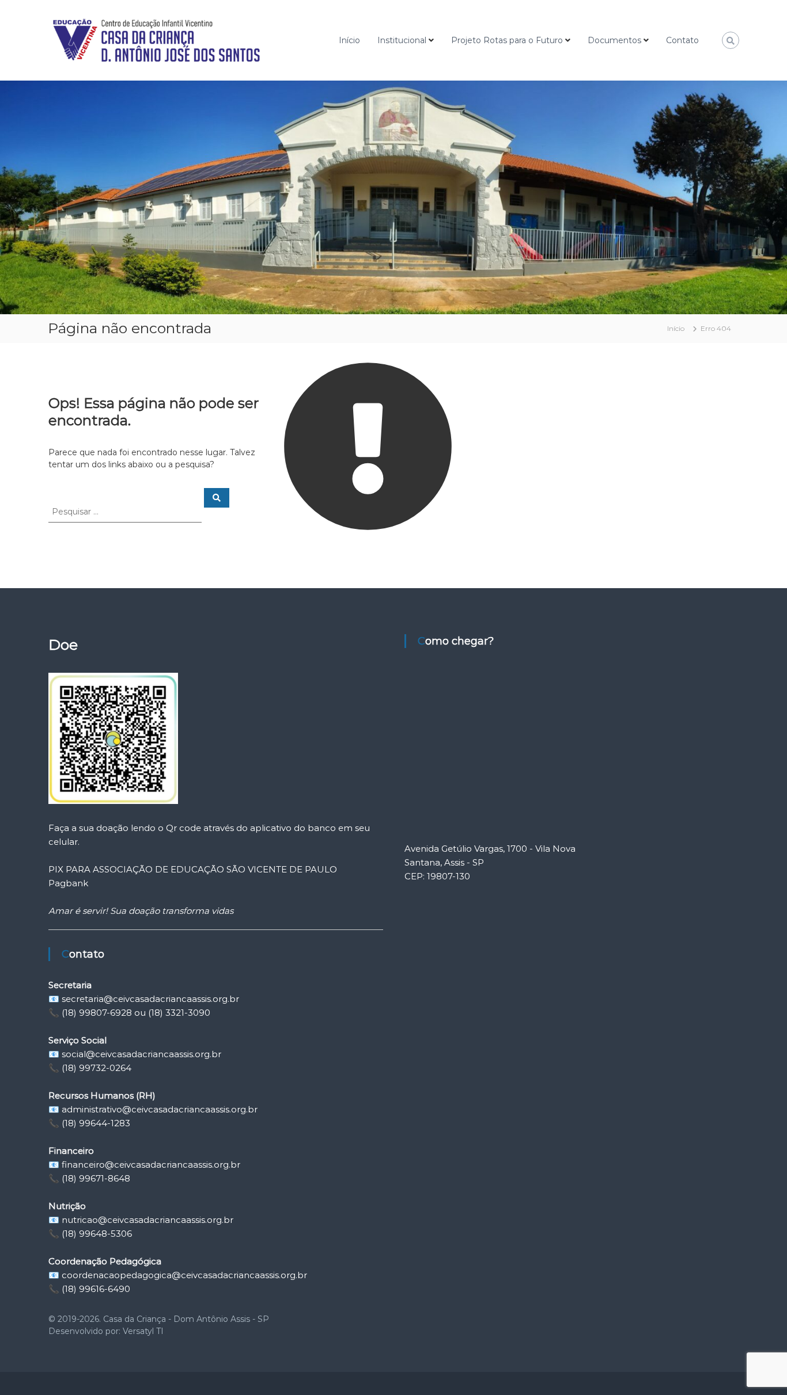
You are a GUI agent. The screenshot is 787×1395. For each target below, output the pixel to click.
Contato (682, 40)
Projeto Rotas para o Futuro (507, 40)
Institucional (401, 40)
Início (349, 40)
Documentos (614, 40)
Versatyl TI (143, 1331)
